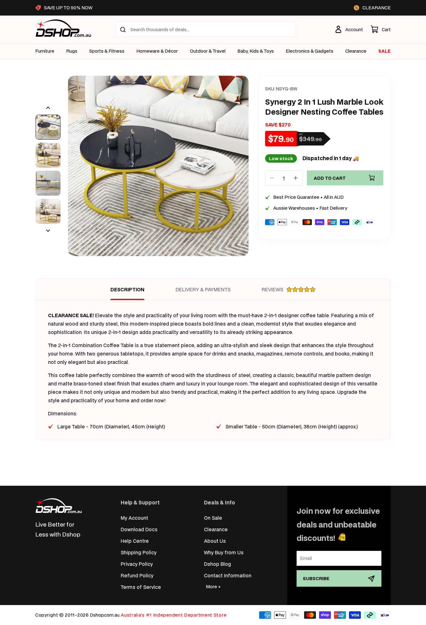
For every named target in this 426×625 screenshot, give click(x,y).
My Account (134, 517)
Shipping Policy (139, 552)
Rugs (71, 51)
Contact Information (227, 575)
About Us (215, 540)
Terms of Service (141, 587)
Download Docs (139, 529)
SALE (384, 51)
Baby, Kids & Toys (255, 51)
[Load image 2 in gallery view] (48, 155)
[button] (380, 29)
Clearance (216, 529)
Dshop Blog (217, 564)
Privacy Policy (137, 564)
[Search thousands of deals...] (122, 29)
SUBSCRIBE (316, 578)
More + (213, 586)
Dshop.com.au (104, 615)
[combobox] (205, 29)
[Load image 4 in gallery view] (48, 211)
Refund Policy (137, 575)
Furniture (44, 51)
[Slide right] (48, 230)
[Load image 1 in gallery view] (48, 127)
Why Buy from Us (224, 552)
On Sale (213, 517)
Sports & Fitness (106, 51)
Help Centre (135, 540)
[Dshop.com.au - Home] (58, 505)
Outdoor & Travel (207, 51)
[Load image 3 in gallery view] (48, 183)
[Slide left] (48, 108)
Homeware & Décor (157, 51)
